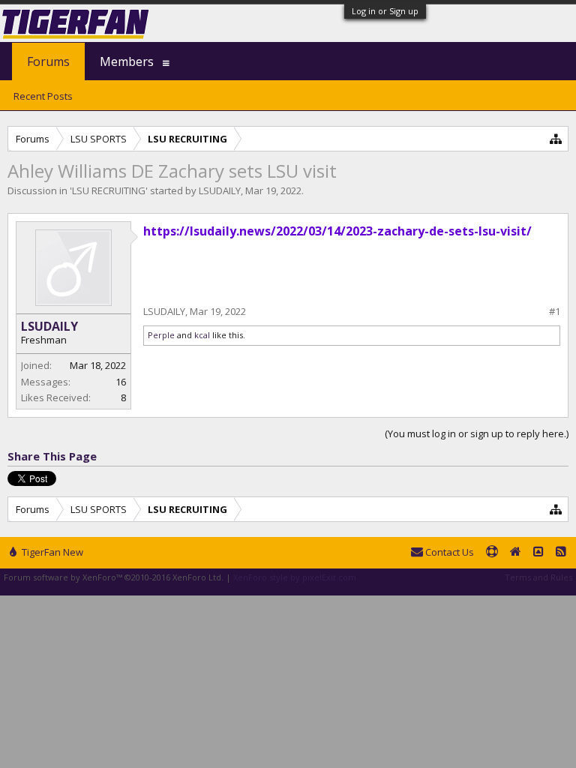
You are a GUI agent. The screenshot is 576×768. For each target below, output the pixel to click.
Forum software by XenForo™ (114, 577)
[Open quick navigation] (556, 138)
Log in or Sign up (385, 10)
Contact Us (448, 552)
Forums (48, 61)
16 (121, 381)
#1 (554, 311)
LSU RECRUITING (109, 190)
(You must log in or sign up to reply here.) (476, 433)
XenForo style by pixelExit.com (294, 577)
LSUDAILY (220, 190)
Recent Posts (43, 96)
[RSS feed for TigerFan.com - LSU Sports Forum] (561, 552)
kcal (202, 334)
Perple (161, 334)
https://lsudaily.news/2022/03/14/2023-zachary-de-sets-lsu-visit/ (337, 231)
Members (127, 61)
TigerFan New (51, 552)
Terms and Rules (538, 577)
